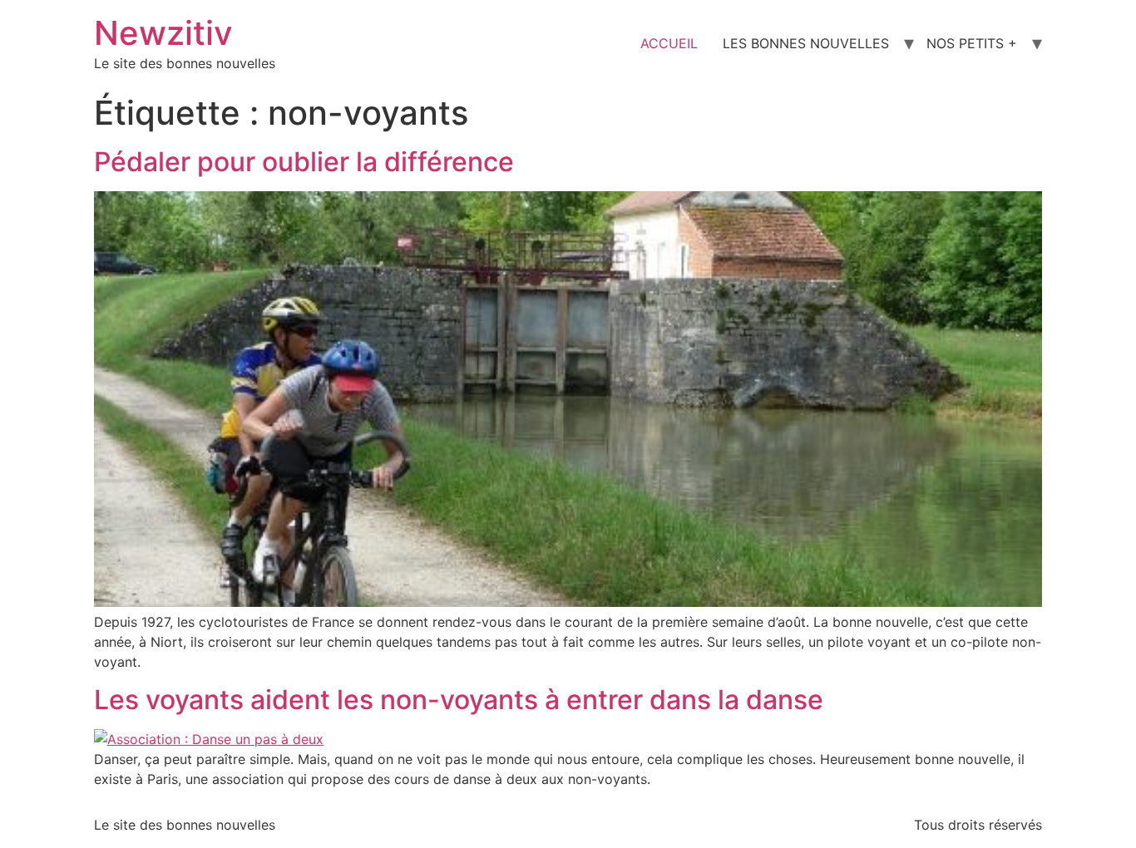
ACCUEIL (669, 43)
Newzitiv (163, 32)
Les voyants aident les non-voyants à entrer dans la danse (458, 699)
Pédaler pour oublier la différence (304, 161)
